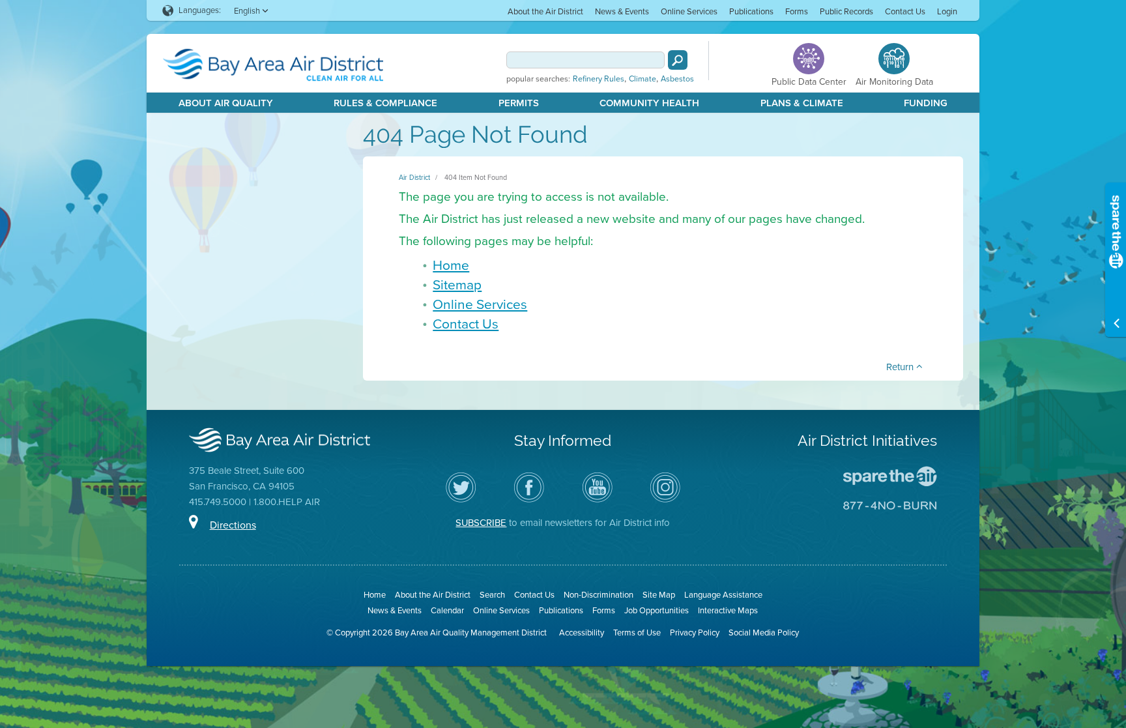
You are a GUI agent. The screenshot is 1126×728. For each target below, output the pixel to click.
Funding (925, 103)
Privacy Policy (694, 632)
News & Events (622, 11)
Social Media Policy (764, 632)
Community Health (649, 103)
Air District (414, 177)
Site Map (658, 595)
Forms (796, 11)
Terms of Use (637, 632)
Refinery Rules (598, 79)
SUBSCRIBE (480, 523)
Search (492, 595)
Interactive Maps (728, 610)
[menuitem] (545, 11)
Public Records (846, 11)
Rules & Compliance (385, 103)
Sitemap (457, 284)
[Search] (677, 60)
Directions (233, 524)
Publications (751, 11)
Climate (642, 79)
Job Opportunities (656, 610)
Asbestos (677, 79)
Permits (518, 103)
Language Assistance (723, 595)
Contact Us (905, 11)
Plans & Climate (801, 103)
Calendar (447, 610)
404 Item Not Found (475, 177)
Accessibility (581, 632)
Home (451, 265)
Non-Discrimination (598, 595)
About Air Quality (226, 103)
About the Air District (545, 11)
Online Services (689, 11)
